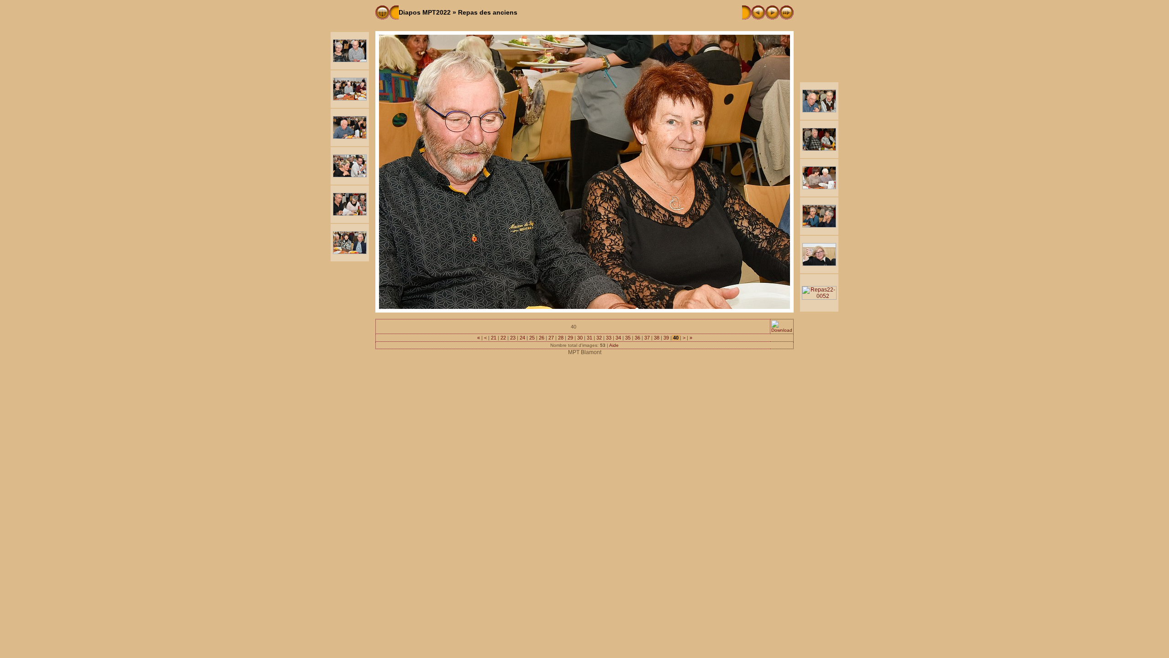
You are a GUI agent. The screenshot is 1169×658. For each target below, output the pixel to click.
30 (580, 337)
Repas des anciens (487, 12)
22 (503, 337)
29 (570, 337)
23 (513, 337)
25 (532, 337)
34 (618, 337)
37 (647, 337)
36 (637, 337)
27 (551, 337)
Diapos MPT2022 (425, 12)
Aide (614, 345)
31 (589, 337)
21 (494, 337)
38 (657, 337)
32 (599, 337)
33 (609, 337)
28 (561, 337)
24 (522, 337)
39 (666, 337)
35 (628, 337)
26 (541, 337)
